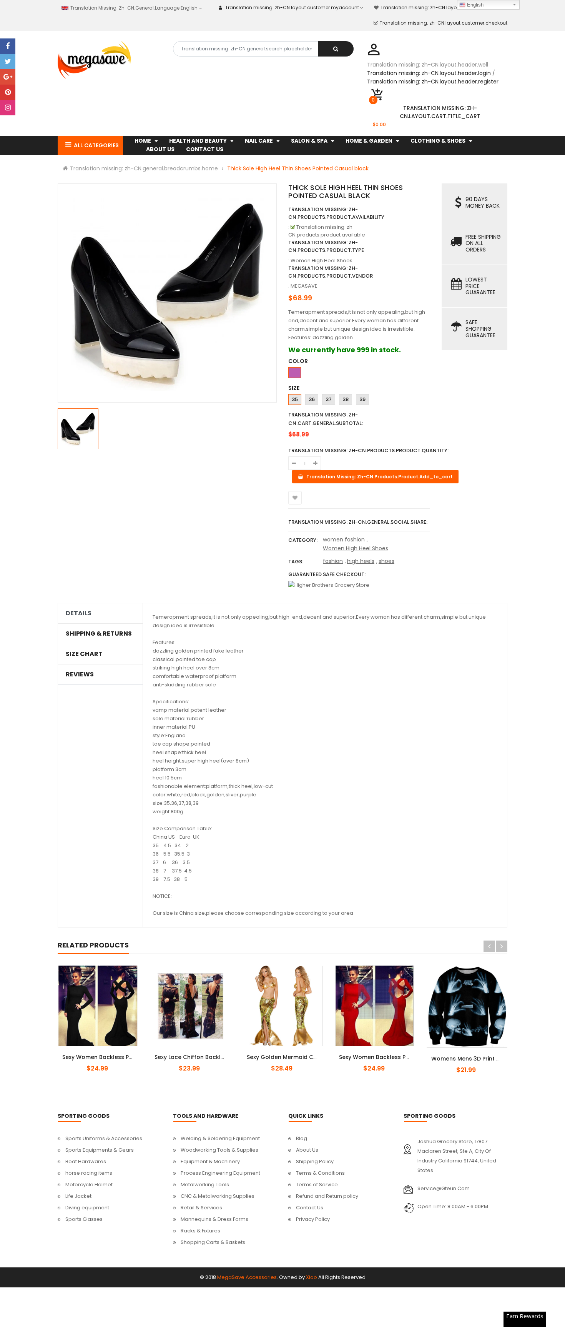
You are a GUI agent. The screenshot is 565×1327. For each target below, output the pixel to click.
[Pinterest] (7, 92)
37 (329, 399)
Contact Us (309, 1207)
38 (345, 399)
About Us (307, 1150)
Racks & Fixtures (200, 1230)
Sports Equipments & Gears (99, 1150)
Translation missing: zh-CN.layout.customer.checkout (443, 23)
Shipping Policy (315, 1161)
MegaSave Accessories (247, 1277)
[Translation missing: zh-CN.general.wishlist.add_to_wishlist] (295, 497)
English (474, 5)
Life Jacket (78, 1196)
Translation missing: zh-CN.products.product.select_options (107, 1052)
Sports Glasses (84, 1219)
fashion (333, 561)
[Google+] (7, 77)
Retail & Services (201, 1207)
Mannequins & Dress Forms (214, 1219)
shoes (386, 561)
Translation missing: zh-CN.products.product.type (326, 246)
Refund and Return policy (327, 1196)
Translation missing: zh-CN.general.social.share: (357, 522)
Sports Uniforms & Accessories (103, 1138)
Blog (301, 1138)
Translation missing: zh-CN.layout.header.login (429, 73)
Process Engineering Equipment (220, 1173)
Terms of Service (317, 1184)
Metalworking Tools (205, 1184)
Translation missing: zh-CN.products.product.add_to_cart (473, 1054)
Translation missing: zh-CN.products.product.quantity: (368, 450)
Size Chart (84, 654)
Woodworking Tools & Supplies (219, 1150)
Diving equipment (87, 1207)
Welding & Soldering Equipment (220, 1138)
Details (78, 613)
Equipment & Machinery (210, 1161)
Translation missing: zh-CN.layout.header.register (433, 81)
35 (295, 399)
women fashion (344, 539)
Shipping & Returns (99, 633)
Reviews (80, 674)
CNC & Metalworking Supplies (217, 1196)
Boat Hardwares (85, 1161)
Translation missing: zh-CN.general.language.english (133, 8)
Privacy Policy (313, 1219)
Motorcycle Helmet (89, 1184)
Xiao (311, 1277)
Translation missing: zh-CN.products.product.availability (336, 213)
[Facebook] (7, 46)
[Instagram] (7, 107)
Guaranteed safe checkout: (327, 574)
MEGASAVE (304, 286)
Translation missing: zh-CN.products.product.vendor (330, 272)
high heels (360, 561)
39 (362, 399)
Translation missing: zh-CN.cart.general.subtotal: (325, 419)
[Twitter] (7, 61)
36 (312, 399)
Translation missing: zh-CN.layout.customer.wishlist (442, 7)
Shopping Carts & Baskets (213, 1242)
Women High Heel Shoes (355, 548)
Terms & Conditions (320, 1173)
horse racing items (88, 1173)
